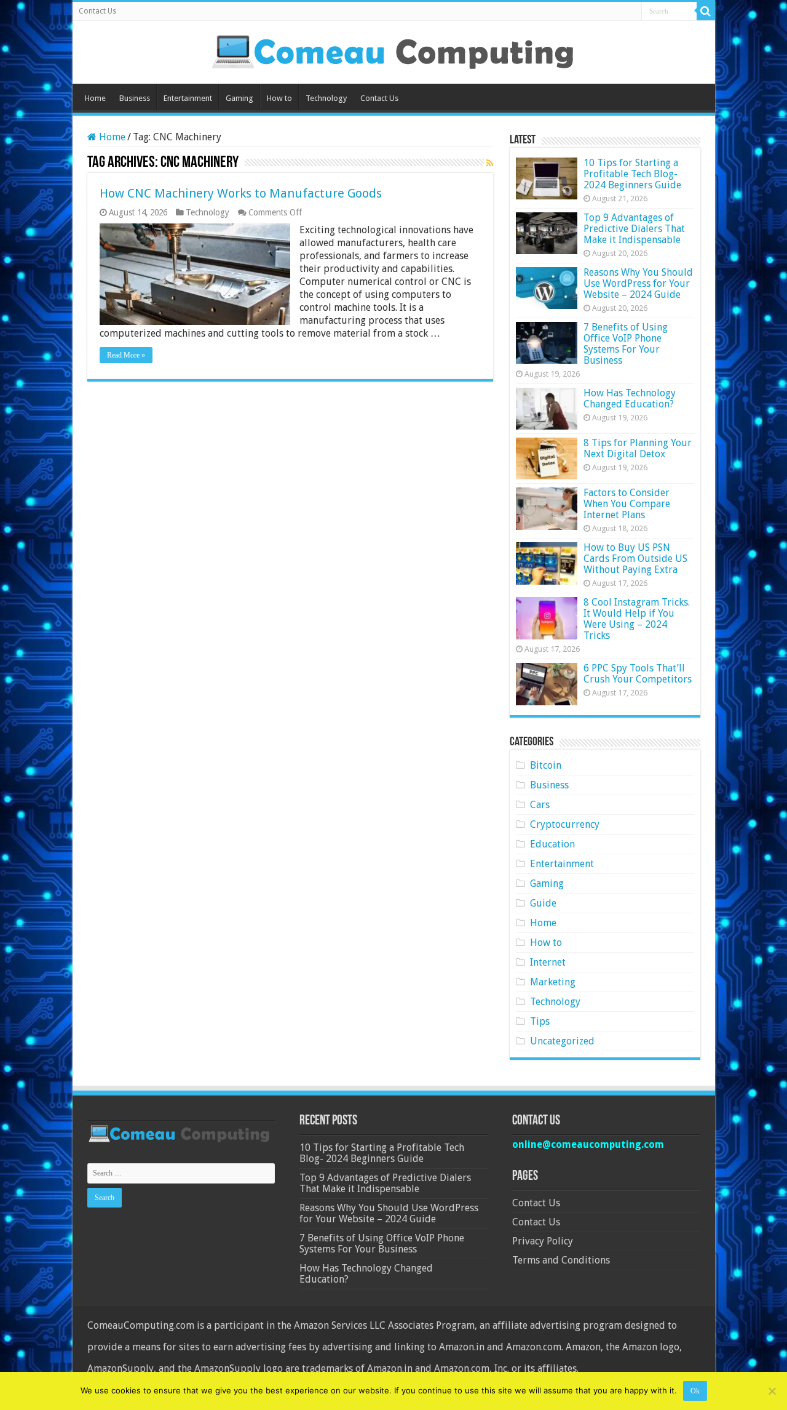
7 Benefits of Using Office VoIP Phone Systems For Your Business (625, 343)
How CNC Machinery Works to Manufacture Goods (241, 193)
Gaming (239, 98)
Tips (540, 1021)
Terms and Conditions (561, 1260)
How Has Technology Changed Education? (629, 398)
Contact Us (97, 11)
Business (134, 98)
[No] (771, 1391)
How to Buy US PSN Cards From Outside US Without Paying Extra (635, 558)
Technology (326, 98)
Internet (548, 962)
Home (95, 98)
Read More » (126, 355)
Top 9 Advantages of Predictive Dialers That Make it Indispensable (634, 229)
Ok (695, 1391)
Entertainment (188, 98)
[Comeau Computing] (393, 50)
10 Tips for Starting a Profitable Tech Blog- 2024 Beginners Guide (632, 174)
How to (279, 98)
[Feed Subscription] (489, 163)
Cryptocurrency (564, 824)
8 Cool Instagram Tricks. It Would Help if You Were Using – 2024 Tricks (636, 618)
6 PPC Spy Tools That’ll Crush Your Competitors (637, 673)
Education (552, 844)
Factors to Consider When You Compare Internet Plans (626, 504)
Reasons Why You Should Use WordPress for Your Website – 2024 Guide (638, 283)
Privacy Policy (542, 1241)
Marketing (552, 982)
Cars (540, 805)
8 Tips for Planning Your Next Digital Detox (637, 448)
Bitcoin (545, 765)
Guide (543, 903)
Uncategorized (562, 1041)
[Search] (706, 11)
